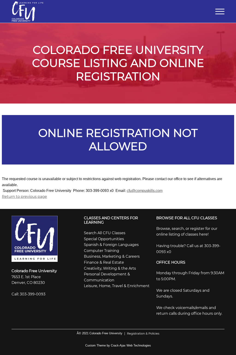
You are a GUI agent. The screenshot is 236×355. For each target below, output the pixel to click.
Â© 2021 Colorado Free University (99, 333)
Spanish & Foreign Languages (111, 244)
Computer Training (101, 250)
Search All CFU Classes (104, 233)
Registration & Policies (141, 333)
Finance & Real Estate (104, 262)
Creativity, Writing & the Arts (110, 268)
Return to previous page (24, 196)
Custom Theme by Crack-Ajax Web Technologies (118, 345)
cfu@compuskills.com (144, 191)
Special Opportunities (104, 239)
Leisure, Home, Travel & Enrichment (117, 286)
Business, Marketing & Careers (112, 256)
